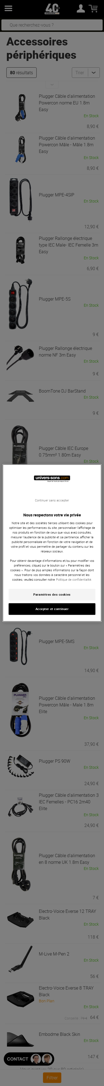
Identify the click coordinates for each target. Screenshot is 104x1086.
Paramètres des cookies (52, 595)
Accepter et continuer (52, 609)
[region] (51, 543)
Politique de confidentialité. (74, 580)
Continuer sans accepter (52, 500)
